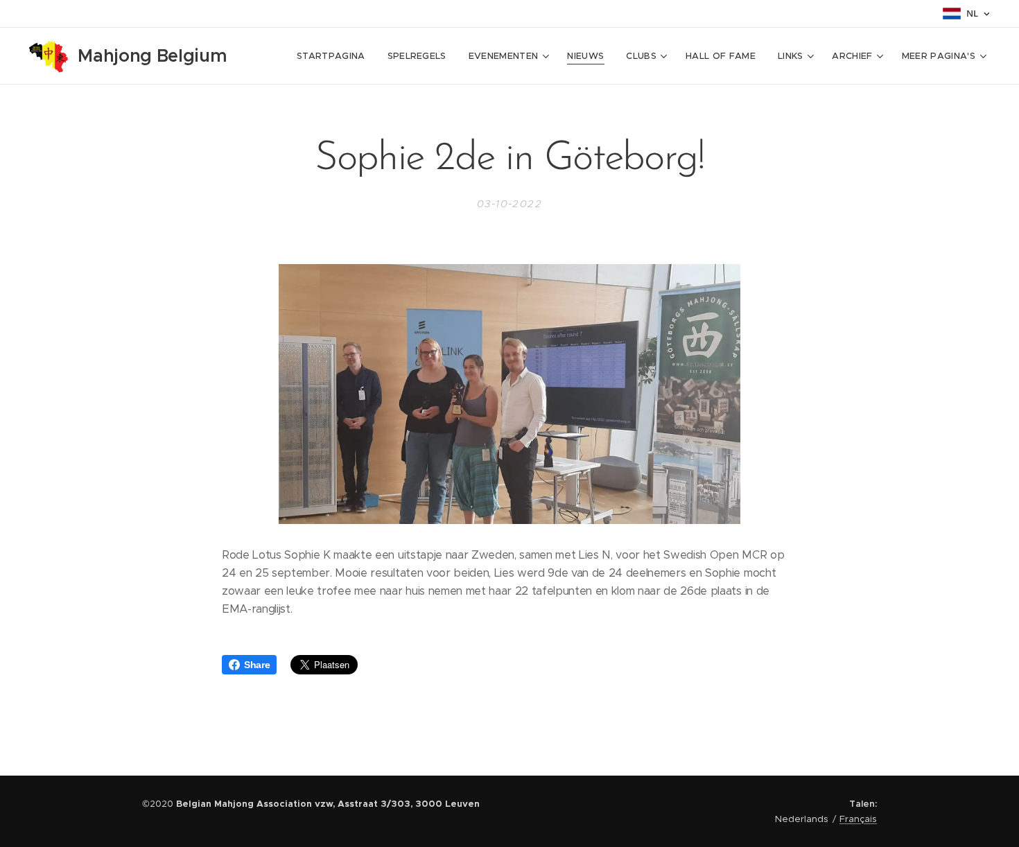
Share (257, 664)
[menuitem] (334, 56)
